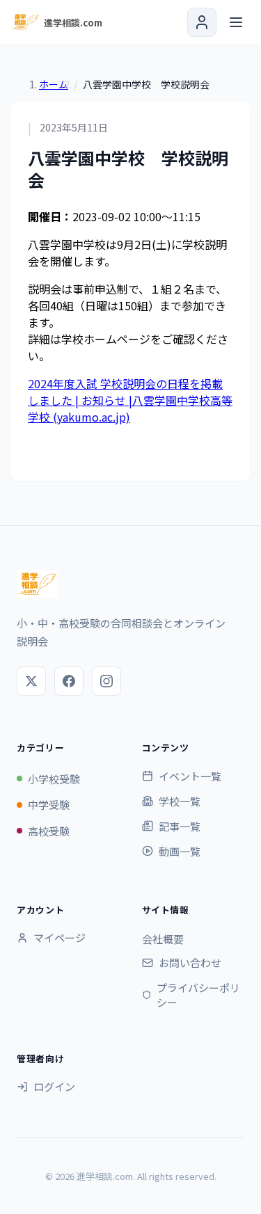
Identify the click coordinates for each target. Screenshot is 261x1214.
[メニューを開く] (236, 22)
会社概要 (163, 939)
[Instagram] (106, 681)
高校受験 (49, 831)
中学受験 (49, 804)
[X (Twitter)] (31, 681)
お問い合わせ (190, 962)
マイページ (59, 937)
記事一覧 (179, 826)
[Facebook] (69, 681)
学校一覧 (179, 801)
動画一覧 (179, 851)
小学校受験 (54, 779)
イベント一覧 (190, 776)
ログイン (54, 1086)
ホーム (53, 84)
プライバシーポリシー (198, 994)
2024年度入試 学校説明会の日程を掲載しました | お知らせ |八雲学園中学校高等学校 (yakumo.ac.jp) (130, 400)
